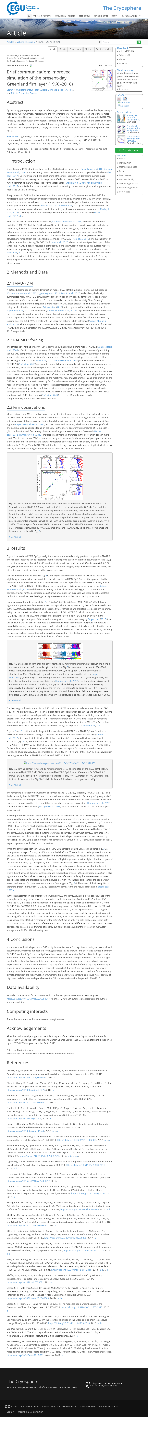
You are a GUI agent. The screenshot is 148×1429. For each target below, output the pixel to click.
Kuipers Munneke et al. (63, 221)
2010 (59, 307)
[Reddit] (125, 98)
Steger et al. (94, 619)
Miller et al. (66, 205)
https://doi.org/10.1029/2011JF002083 (76, 1139)
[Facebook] (124, 102)
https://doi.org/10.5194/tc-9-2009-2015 (40, 1155)
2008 (15, 350)
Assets (63, 49)
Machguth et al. (46, 806)
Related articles (103, 49)
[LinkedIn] (123, 105)
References (124, 191)
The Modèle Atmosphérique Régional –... (133, 128)
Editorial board (101, 16)
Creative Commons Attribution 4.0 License (98, 1406)
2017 (15, 175)
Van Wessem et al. (63, 360)
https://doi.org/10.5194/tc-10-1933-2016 (69, 1323)
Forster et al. (47, 205)
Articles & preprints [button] (42, 16)
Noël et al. (78, 238)
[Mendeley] (119, 98)
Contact (10, 1412)
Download (16, 536)
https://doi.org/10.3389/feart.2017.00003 (28, 1298)
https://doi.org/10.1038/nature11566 (25, 1130)
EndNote (123, 63)
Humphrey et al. (27, 434)
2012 (15, 434)
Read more (124, 89)
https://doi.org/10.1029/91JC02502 (24, 1282)
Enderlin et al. (72, 182)
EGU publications (129, 16)
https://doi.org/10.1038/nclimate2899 (79, 1209)
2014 (82, 182)
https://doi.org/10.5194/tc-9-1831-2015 (83, 1250)
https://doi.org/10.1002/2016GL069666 (27, 1225)
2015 (79, 221)
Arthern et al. (49, 307)
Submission (60, 16)
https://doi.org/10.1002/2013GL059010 (27, 1102)
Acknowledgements (128, 187)
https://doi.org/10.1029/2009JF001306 (26, 1077)
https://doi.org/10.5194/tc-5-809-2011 (85, 1164)
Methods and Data (128, 166)
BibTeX (122, 59)
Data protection (35, 1412)
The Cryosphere (122, 7)
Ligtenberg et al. (46, 293)
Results (122, 171)
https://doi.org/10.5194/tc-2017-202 (25, 1355)
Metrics (88, 49)
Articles (10, 42)
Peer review (75, 49)
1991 (99, 725)
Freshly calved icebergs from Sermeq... (133, 138)
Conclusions (125, 175)
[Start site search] (139, 42)
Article (53, 49)
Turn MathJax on (130, 150)
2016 (99, 168)
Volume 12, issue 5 (26, 42)
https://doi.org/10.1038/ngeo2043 (24, 1118)
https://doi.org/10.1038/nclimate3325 (26, 1089)
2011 (57, 293)
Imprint (21, 1412)
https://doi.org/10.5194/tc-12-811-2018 (71, 1269)
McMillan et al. (89, 168)
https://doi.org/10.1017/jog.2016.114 (90, 1193)
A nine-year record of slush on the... (133, 117)
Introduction (125, 162)
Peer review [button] (84, 16)
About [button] (114, 16)
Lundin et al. (67, 293)
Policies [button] (72, 16)
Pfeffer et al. (89, 725)
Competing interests (129, 183)
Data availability (127, 179)
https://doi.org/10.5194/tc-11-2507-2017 (81, 1307)
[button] (100, 42)
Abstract (123, 158)
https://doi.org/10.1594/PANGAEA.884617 (28, 998)
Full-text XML (125, 55)
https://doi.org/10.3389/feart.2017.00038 (65, 1237)
